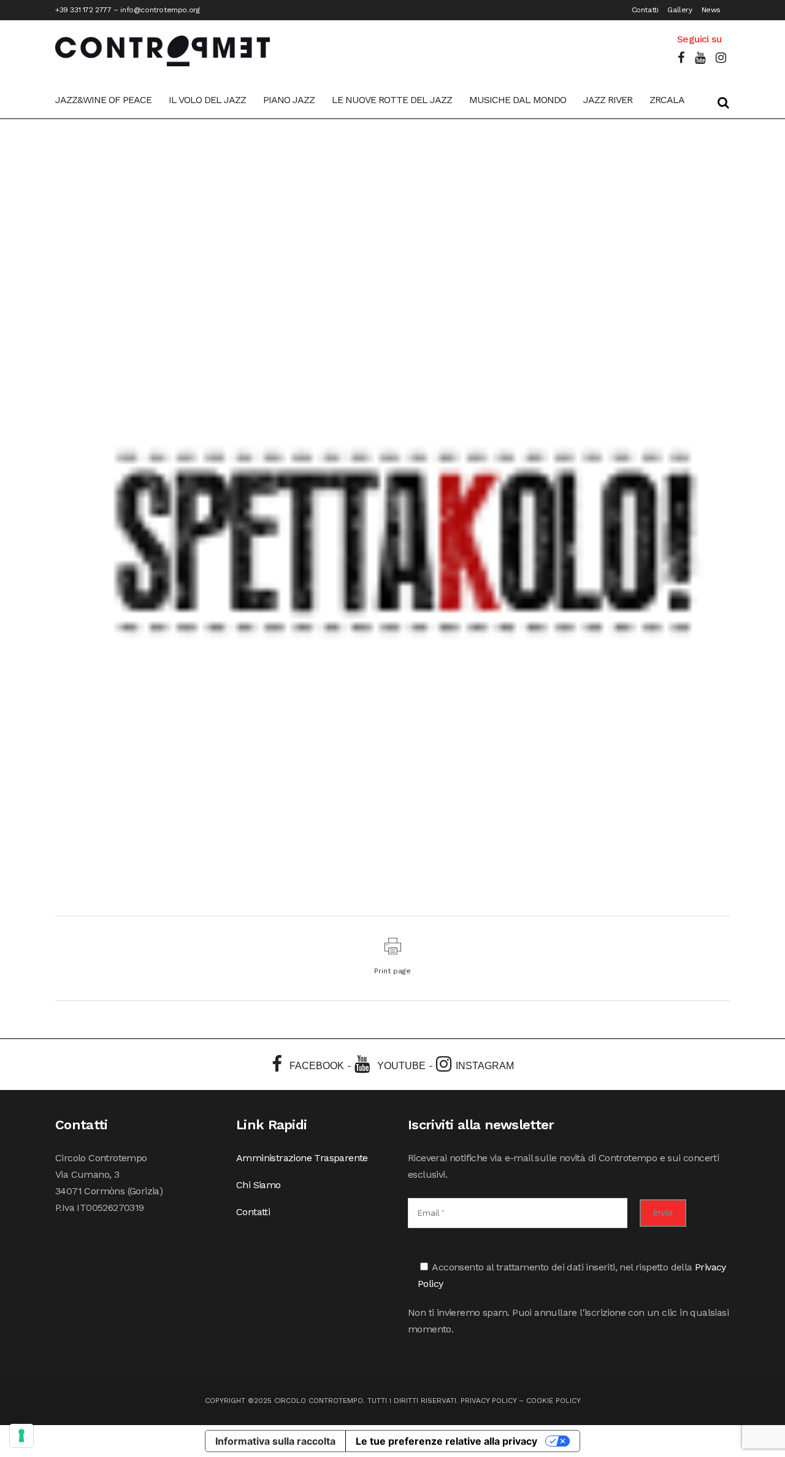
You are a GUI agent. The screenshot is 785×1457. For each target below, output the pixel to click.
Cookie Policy (553, 1400)
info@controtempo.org (159, 10)
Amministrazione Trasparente (302, 1158)
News (711, 10)
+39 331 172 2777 (83, 10)
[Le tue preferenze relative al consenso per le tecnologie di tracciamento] (21, 1435)
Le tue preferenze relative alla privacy (446, 1441)
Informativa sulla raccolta (275, 1441)
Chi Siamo (258, 1185)
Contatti (645, 10)
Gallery (679, 10)
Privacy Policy (488, 1400)
